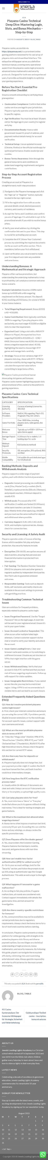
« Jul (4, 1149)
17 (3, 1134)
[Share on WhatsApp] (12, 974)
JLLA (24, 17)
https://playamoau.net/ (12, 51)
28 (29, 1138)
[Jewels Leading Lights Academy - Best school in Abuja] (24, 8)
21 (29, 1134)
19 (16, 1134)
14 (29, 1130)
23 (43, 1134)
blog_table (35, 39)
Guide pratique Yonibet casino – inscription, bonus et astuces (36, 1015)
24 (3, 1138)
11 (9, 1130)
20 (23, 1134)
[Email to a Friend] (26, 974)
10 (3, 1130)
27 (23, 1138)
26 (16, 1138)
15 (36, 1130)
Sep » (9, 1149)
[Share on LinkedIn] (35, 974)
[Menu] (3, 8)
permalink (39, 984)
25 (9, 1138)
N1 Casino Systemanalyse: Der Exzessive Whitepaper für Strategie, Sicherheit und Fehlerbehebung (12, 1016)
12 (16, 1130)
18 (9, 1134)
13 (23, 1130)
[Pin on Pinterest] (31, 974)
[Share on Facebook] (17, 974)
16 (43, 1130)
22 (36, 1134)
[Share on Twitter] (22, 974)
